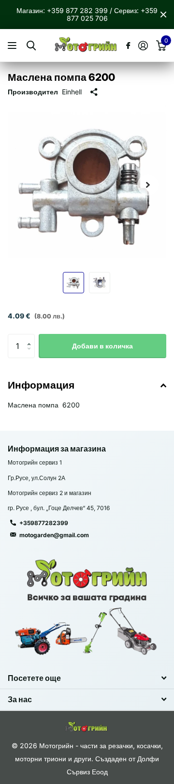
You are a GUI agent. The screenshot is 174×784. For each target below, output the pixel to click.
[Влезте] (143, 45)
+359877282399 (43, 523)
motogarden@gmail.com (54, 535)
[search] (31, 46)
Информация (41, 385)
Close (163, 14)
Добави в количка (102, 346)
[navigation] (73, 282)
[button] (148, 185)
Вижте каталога (13, 46)
